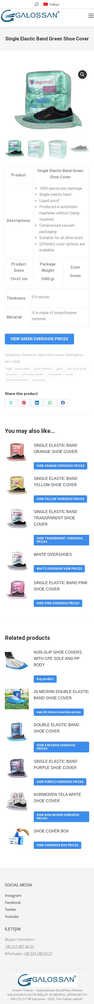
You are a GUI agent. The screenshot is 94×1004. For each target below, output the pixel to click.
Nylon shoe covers (51, 355)
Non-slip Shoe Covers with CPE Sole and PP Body (58, 658)
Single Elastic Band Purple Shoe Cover (55, 764)
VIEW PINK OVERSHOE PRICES (58, 603)
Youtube (12, 916)
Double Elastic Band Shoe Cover (56, 728)
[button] (82, 74)
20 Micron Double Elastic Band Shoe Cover (61, 695)
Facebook (13, 902)
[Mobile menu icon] (91, 16)
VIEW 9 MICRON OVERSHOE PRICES (56, 747)
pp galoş (12, 374)
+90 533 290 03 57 (37, 953)
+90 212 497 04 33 (19, 946)
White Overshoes (53, 554)
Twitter (10, 909)
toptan (70, 374)
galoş (59, 368)
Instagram (13, 895)
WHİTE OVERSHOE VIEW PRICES (59, 568)
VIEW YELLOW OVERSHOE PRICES (60, 499)
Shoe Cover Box (51, 831)
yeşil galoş (39, 379)
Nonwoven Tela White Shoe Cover (57, 798)
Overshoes (28, 355)
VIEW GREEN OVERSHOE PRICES (39, 339)
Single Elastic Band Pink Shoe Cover (60, 586)
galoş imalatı (22, 368)
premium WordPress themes (62, 990)
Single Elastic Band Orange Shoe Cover (56, 448)
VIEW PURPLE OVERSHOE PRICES (60, 782)
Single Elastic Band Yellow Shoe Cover (55, 481)
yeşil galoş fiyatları (17, 379)
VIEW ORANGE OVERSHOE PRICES (60, 466)
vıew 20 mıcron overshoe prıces (59, 712)
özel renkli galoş (76, 368)
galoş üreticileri (43, 368)
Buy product (45, 679)
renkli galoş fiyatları (32, 374)
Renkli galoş (73, 355)
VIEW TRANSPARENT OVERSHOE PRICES (60, 540)
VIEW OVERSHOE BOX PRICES (57, 845)
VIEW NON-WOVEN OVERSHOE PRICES (58, 816)
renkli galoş (55, 374)
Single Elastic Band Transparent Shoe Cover (55, 518)
